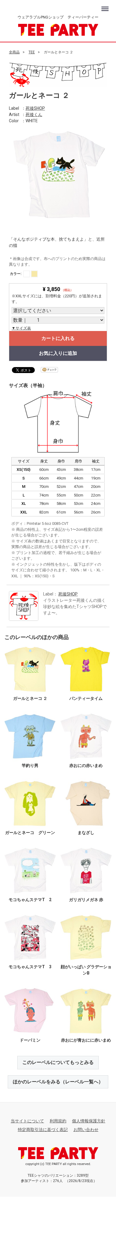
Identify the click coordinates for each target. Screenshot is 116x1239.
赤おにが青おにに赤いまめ (86, 1039)
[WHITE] (26, 273)
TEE (32, 52)
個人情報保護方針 (88, 1121)
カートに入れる (58, 338)
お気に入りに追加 (58, 353)
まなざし (86, 832)
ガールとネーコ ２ (30, 698)
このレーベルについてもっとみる (58, 1062)
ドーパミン (30, 1039)
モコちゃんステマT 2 (30, 899)
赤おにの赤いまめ (86, 765)
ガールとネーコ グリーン (30, 832)
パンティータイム (86, 698)
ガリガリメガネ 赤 (86, 899)
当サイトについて (27, 1121)
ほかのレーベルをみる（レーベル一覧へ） (58, 1081)
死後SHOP (35, 108)
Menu (106, 6)
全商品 (14, 52)
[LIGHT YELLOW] (34, 273)
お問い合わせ (85, 1129)
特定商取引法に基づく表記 (43, 1129)
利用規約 (58, 1121)
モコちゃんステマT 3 (30, 966)
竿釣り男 (30, 765)
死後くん (34, 114)
